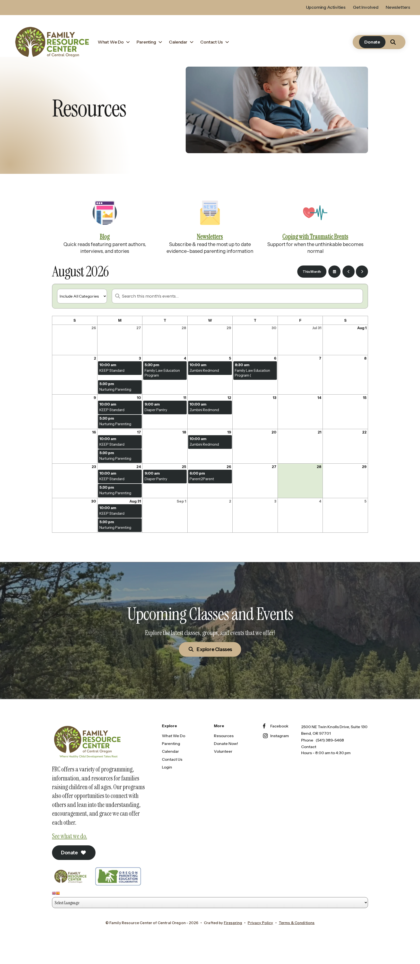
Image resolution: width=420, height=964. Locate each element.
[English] (54, 894)
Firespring (233, 922)
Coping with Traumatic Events (315, 236)
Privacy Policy (260, 922)
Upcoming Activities (326, 7)
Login (167, 767)
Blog (105, 236)
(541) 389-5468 (330, 740)
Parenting (146, 42)
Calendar (178, 42)
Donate (372, 42)
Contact (308, 746)
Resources (224, 735)
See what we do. (69, 836)
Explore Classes (214, 649)
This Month (312, 271)
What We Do (111, 42)
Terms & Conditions (297, 922)
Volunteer (223, 751)
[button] (393, 42)
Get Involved (365, 7)
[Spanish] (58, 894)
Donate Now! (226, 743)
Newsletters (398, 7)
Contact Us (211, 42)
